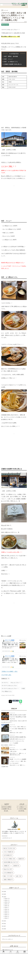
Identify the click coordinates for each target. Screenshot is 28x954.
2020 (4, 928)
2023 (4, 921)
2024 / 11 (7, 900)
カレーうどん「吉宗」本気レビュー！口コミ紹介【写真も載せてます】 (18, 728)
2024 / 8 (7, 905)
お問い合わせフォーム (7, 949)
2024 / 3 (7, 914)
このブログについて (7, 838)
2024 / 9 (7, 904)
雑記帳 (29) (21, 858)
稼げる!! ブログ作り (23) (9, 848)
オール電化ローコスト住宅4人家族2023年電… (22, 809)
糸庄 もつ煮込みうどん (11, 61)
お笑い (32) (18, 876)
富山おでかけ (5, 24)
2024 (4, 896)
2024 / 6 (7, 909)
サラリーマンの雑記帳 (14, 1)
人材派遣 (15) (16, 865)
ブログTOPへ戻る (6, 675)
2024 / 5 (7, 911)
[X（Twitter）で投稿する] (10, 701)
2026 (4, 891)
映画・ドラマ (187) (8, 876)
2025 (4, 894)
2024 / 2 (7, 916)
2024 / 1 (7, 918)
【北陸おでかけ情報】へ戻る (9, 671)
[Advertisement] (14, 200)
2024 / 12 (7, 898)
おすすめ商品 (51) (8, 855)
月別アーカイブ (14, 888)
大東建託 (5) (6, 865)
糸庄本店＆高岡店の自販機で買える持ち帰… (6, 809)
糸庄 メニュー (8, 59)
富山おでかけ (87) (8, 869)
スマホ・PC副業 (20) (8, 851)
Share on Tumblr (15, 700)
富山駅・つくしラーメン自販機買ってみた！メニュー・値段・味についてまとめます (18, 761)
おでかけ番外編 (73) (8, 872)
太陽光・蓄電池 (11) (8, 879)
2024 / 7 (7, 907)
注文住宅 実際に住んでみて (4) (11, 862)
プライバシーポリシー (7, 939)
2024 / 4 (7, 912)
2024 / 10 (7, 902)
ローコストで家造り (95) (9, 858)
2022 (4, 923)
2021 (4, 926)
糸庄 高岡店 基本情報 (11, 56)
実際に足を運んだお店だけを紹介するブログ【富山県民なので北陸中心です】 (18, 716)
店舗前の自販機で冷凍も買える (13, 64)
